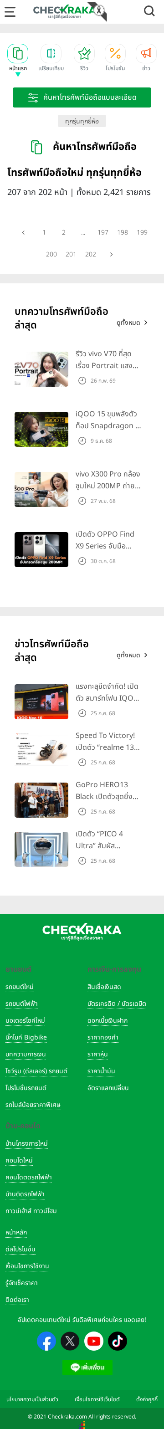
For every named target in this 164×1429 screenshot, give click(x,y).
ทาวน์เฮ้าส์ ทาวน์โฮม (31, 1211)
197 (102, 232)
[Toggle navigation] (10, 11)
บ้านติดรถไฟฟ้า (25, 1194)
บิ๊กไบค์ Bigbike (26, 1037)
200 (51, 254)
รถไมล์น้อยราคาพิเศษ (33, 1105)
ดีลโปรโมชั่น (20, 1249)
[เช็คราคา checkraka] (65, 11)
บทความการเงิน (25, 1054)
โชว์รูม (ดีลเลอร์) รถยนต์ (36, 1071)
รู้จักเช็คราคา (21, 1283)
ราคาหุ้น (97, 1054)
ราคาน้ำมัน (101, 1071)
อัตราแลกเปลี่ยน (108, 1088)
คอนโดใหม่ (19, 1160)
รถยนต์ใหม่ (19, 987)
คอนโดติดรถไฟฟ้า (28, 1177)
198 (122, 232)
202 (90, 254)
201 (71, 254)
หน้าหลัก (16, 1232)
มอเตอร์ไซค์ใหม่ (25, 1020)
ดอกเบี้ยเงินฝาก (107, 1020)
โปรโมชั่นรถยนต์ (25, 1088)
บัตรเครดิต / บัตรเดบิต (116, 1004)
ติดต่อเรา (17, 1300)
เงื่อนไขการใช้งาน (27, 1266)
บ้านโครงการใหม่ (26, 1143)
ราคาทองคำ (102, 1037)
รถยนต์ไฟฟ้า (21, 1004)
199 (142, 232)
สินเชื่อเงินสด (104, 987)
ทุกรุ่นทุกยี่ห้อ (82, 121)
